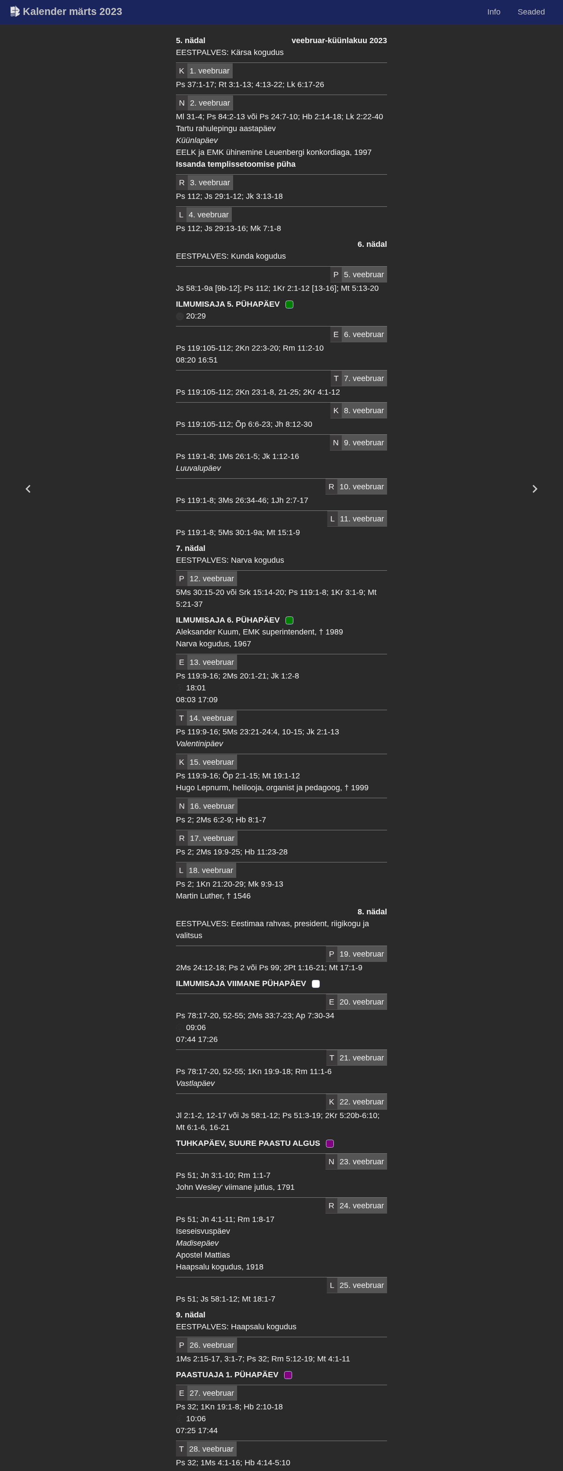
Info (494, 11)
